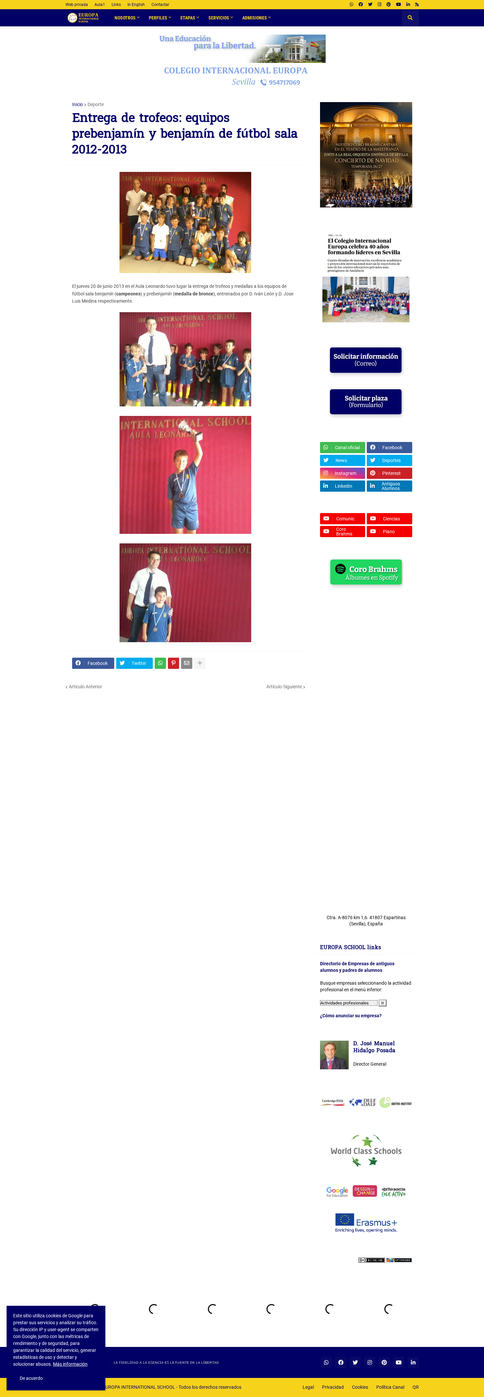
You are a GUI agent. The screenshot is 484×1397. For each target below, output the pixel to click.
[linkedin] (408, 4)
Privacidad (333, 1387)
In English (136, 4)
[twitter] (370, 4)
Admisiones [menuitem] (254, 17)
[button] (410, 17)
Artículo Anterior (85, 686)
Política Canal (390, 1387)
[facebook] (361, 4)
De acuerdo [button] (31, 1378)
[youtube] (398, 4)
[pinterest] (389, 4)
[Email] (186, 663)
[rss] (417, 4)
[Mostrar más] (199, 663)
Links (116, 4)
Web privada (77, 4)
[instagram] (379, 4)
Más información (70, 1364)
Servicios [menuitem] (218, 17)
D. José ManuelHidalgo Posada (374, 1048)
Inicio (77, 104)
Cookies (360, 1387)
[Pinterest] (173, 663)
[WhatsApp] (160, 663)
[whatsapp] (351, 4)
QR (416, 1387)
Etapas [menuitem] (187, 17)
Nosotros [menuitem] (125, 17)
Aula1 (99, 4)
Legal (308, 1387)
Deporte (96, 104)
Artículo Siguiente (284, 686)
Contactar (160, 4)
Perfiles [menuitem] (158, 17)
